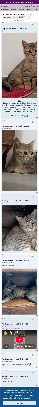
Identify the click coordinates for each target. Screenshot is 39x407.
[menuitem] (5, 6)
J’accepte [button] (19, 403)
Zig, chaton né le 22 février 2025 (17, 15)
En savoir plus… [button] (27, 398)
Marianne (4, 370)
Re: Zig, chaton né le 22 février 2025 (15, 324)
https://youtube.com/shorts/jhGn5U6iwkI (14, 329)
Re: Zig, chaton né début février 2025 (15, 126)
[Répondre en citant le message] (32, 24)
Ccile (3, 22)
